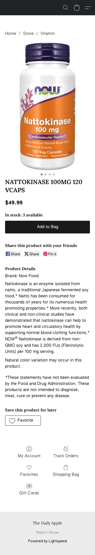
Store (28, 34)
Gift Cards (29, 493)
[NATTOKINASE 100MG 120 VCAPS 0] (47, 106)
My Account (29, 456)
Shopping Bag (66, 475)
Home (10, 34)
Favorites (29, 475)
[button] (66, 7)
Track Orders (65, 456)
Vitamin (48, 34)
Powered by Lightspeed (47, 541)
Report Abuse (47, 532)
